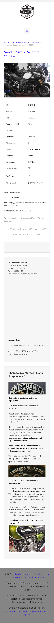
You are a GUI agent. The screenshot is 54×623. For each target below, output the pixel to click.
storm (44, 218)
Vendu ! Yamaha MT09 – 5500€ (26, 234)
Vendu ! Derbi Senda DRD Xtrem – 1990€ (28, 229)
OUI (29, 168)
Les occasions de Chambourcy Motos (26, 42)
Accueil (7, 42)
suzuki (6, 221)
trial (11, 221)
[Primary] (27, 31)
